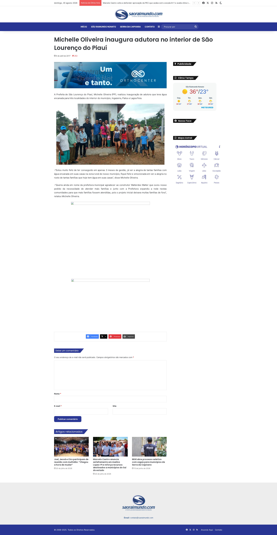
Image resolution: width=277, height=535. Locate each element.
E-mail (58, 406)
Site (114, 406)
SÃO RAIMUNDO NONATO (103, 26)
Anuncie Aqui (207, 530)
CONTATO (150, 26)
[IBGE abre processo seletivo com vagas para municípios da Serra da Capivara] (149, 447)
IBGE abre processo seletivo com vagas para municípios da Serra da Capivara (148, 462)
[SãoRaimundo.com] (138, 14)
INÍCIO (84, 26)
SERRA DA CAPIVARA (130, 26)
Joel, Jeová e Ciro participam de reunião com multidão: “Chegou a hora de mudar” (71, 462)
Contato (218, 530)
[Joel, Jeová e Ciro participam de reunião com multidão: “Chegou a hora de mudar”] (71, 447)
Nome (57, 394)
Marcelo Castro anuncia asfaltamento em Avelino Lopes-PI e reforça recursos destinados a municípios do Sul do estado (109, 465)
